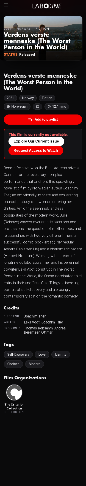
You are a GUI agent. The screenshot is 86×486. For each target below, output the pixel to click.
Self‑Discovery (18, 354)
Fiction (42, 28)
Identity (60, 354)
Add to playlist (46, 119)
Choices (13, 364)
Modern (34, 364)
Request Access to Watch (36, 150)
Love (42, 354)
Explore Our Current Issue (36, 141)
